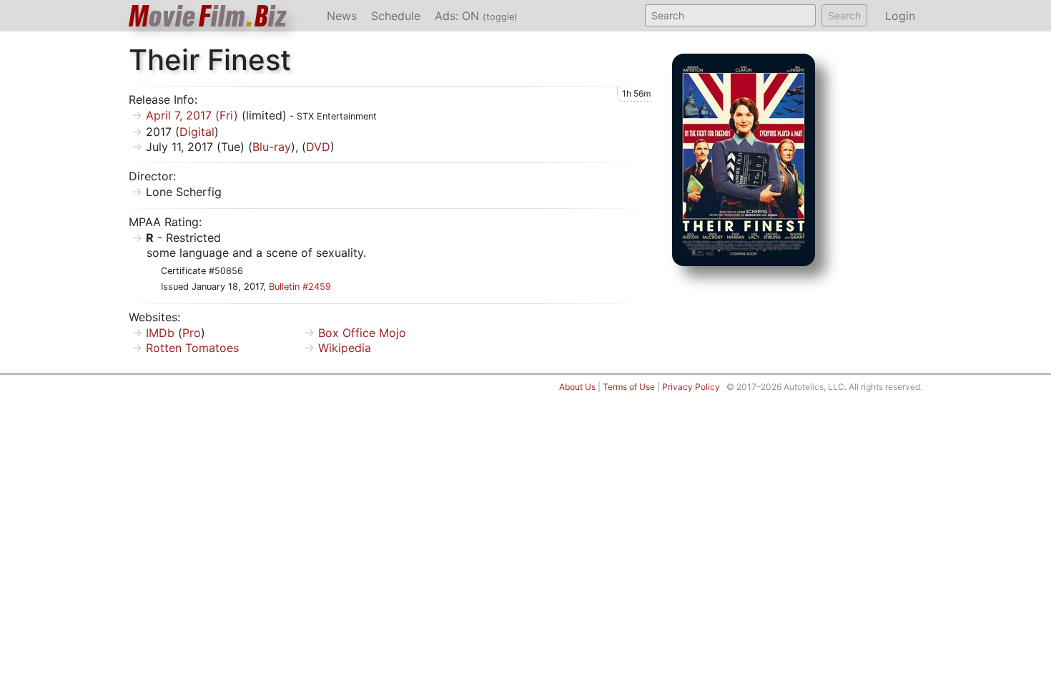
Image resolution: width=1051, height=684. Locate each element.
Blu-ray (271, 147)
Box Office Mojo (362, 333)
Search (844, 15)
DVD (318, 147)
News (342, 16)
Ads (476, 16)
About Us (577, 386)
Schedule (395, 16)
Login (900, 16)
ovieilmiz (208, 16)
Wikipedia (344, 348)
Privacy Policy (691, 386)
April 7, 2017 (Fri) (192, 115)
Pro (191, 333)
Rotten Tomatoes (192, 348)
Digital (196, 131)
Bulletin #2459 (300, 286)
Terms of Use (629, 386)
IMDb (160, 333)
